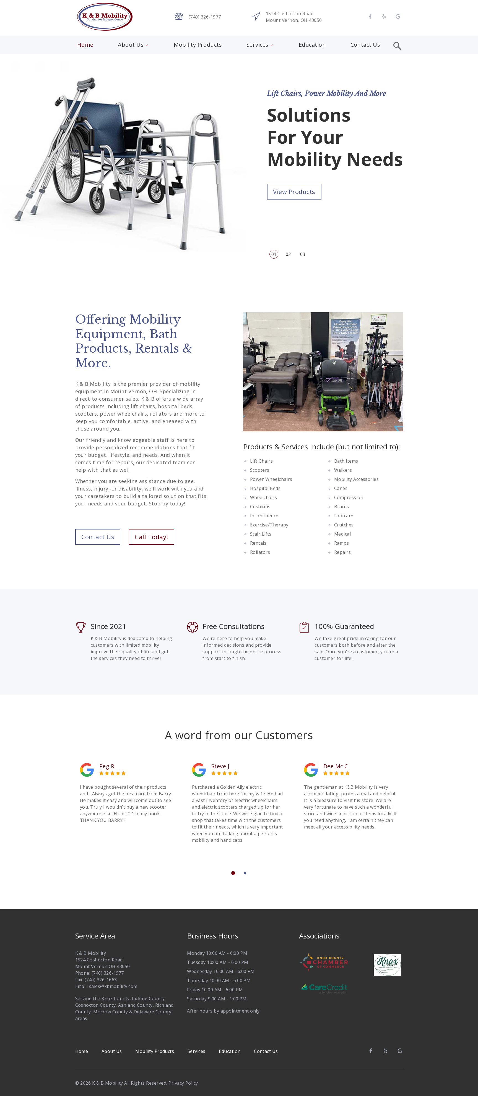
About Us (131, 45)
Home (85, 45)
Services (257, 45)
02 (288, 254)
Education (312, 45)
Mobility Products (198, 45)
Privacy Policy (183, 1083)
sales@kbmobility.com (113, 986)
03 (302, 254)
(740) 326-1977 (205, 17)
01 (274, 254)
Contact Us (365, 45)
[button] (233, 873)
